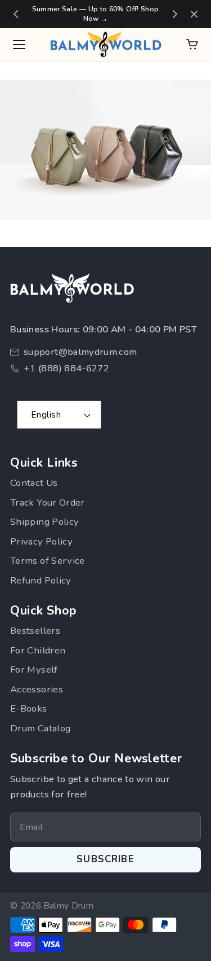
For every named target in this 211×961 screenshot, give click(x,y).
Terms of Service (47, 560)
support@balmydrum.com (80, 351)
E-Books (28, 708)
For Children (37, 650)
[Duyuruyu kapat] (194, 14)
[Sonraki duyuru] (175, 14)
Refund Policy (40, 580)
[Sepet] (192, 44)
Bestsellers (35, 630)
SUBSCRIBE (105, 859)
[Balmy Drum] (106, 44)
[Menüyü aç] (19, 44)
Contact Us (34, 482)
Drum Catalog (40, 728)
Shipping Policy (44, 521)
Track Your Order (47, 502)
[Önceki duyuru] (15, 14)
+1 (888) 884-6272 (66, 368)
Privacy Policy (41, 541)
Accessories (36, 689)
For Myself (34, 669)
